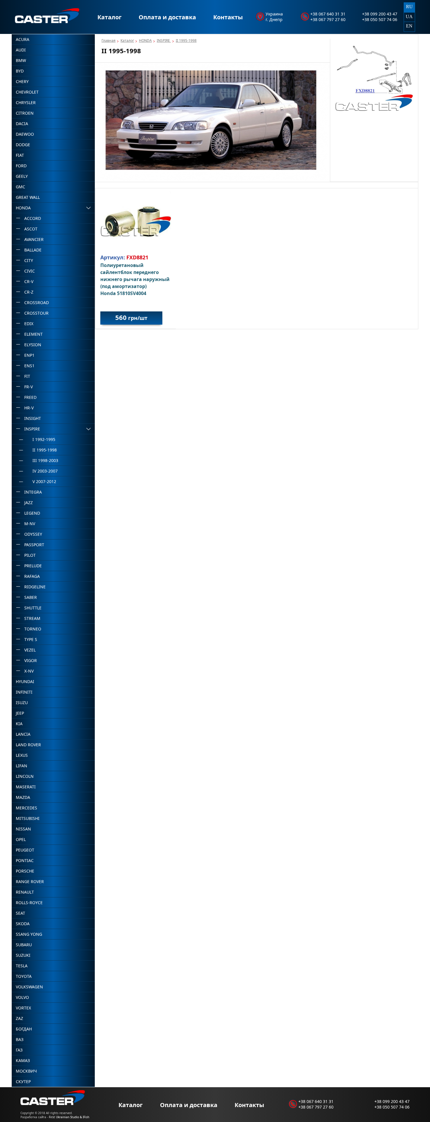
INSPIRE (164, 40)
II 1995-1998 (186, 40)
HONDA (145, 40)
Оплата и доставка (167, 17)
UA (409, 16)
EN (409, 25)
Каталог (109, 17)
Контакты (228, 17)
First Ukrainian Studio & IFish (69, 1117)
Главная (109, 40)
